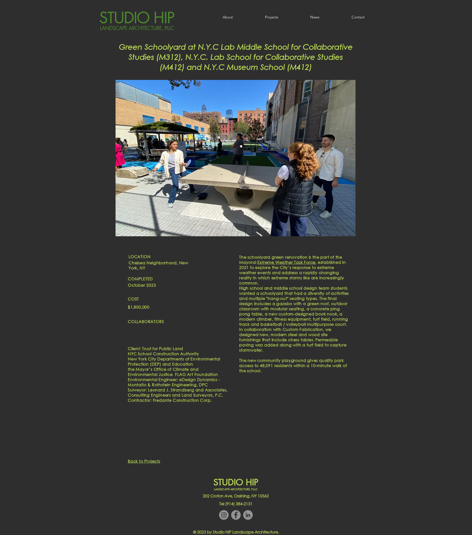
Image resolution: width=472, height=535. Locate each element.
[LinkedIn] (248, 515)
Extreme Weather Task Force (286, 262)
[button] (235, 158)
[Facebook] (236, 515)
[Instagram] (224, 515)
